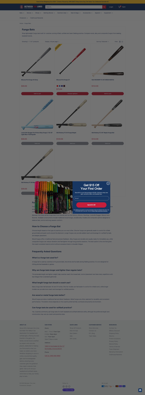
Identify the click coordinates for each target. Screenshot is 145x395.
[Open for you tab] (140, 390)
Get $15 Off (91, 205)
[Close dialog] (108, 183)
